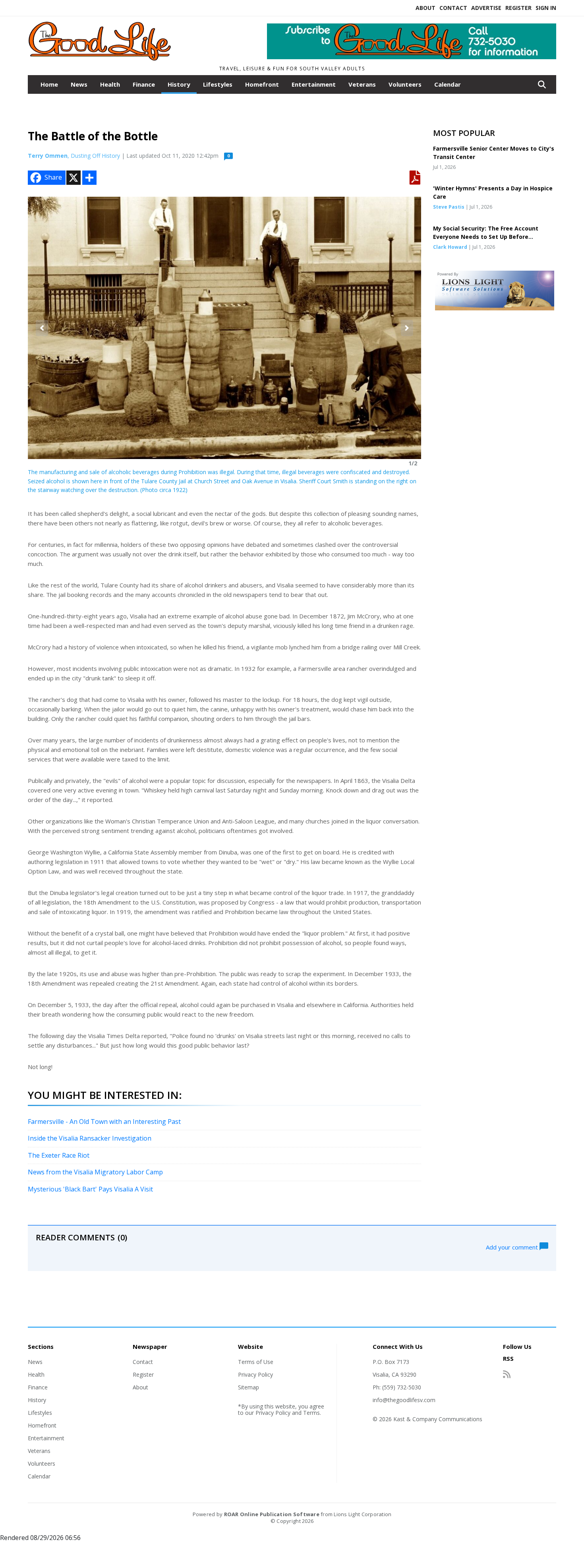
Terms (311, 1412)
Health (110, 84)
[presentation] (42, 328)
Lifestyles (217, 84)
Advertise (486, 8)
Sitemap (248, 1387)
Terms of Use (255, 1362)
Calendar (447, 84)
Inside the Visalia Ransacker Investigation (89, 1138)
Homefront (262, 84)
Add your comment (513, 1246)
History (179, 84)
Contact (453, 8)
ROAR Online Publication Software (271, 1514)
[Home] (131, 58)
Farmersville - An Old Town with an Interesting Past (104, 1121)
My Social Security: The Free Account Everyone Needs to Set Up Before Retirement (485, 237)
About (425, 8)
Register (518, 8)
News (79, 84)
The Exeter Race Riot (58, 1155)
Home (49, 84)
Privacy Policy (255, 1374)
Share (53, 177)
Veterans (362, 84)
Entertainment (314, 84)
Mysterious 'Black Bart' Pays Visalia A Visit (90, 1189)
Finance (144, 84)
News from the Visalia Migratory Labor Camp (95, 1172)
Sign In (546, 8)
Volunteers (405, 84)
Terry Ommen (48, 155)
